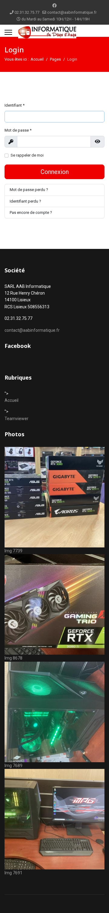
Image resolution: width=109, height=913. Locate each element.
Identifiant (15, 105)
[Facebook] (54, 5)
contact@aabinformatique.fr (72, 12)
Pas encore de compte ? (31, 212)
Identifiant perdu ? (25, 201)
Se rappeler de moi (27, 155)
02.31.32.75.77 (27, 12)
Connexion (55, 171)
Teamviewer (16, 418)
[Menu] (8, 32)
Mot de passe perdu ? (29, 189)
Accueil (11, 400)
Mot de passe (18, 130)
